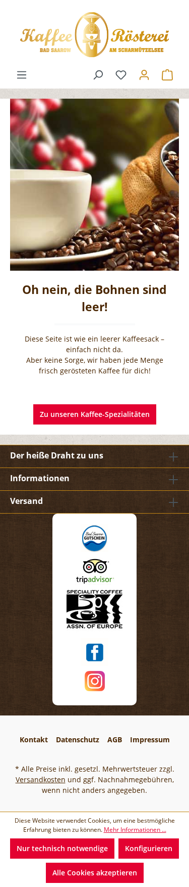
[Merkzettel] (121, 75)
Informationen (40, 478)
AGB (114, 739)
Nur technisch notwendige (62, 848)
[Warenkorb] (167, 75)
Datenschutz (77, 739)
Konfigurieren (148, 848)
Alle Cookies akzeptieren (94, 872)
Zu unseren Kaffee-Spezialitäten (95, 414)
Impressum (150, 739)
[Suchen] (97, 75)
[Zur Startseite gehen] (94, 34)
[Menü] (21, 75)
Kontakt (34, 739)
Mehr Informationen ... (135, 829)
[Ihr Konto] (144, 75)
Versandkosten (41, 779)
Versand (26, 500)
